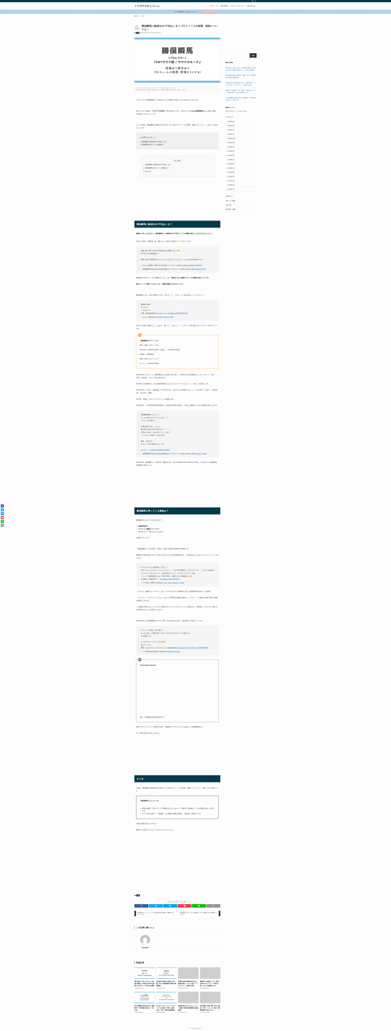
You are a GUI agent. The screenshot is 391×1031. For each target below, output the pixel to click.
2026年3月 (231, 126)
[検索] (255, 1)
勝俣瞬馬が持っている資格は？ (157, 168)
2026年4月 (231, 121)
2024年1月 (231, 189)
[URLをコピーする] (213, 906)
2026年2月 (231, 130)
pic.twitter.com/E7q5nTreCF (170, 579)
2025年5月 (231, 155)
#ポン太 (158, 313)
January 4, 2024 (200, 454)
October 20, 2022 (173, 651)
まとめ (148, 171)
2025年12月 (232, 138)
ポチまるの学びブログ (209, 11)
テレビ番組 (231, 201)
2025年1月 (231, 159)
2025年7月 (231, 147)
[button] (141, 906)
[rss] (252, 1)
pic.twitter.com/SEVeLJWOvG (191, 265)
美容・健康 (231, 209)
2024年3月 (231, 181)
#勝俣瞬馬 (151, 313)
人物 (138, 32)
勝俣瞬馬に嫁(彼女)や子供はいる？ (158, 164)
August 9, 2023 (200, 269)
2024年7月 (231, 168)
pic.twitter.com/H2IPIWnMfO (198, 648)
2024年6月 (231, 172)
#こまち (164, 313)
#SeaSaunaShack (181, 648)
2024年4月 (231, 176)
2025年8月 (231, 142)
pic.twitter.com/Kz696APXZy (177, 313)
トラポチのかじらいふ (147, 6)
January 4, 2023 (178, 583)
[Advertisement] (177, 197)
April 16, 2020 (168, 317)
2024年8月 (231, 164)
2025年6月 (231, 151)
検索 (253, 55)
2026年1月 (231, 134)
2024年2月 (231, 185)
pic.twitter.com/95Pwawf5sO (159, 450)
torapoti (145, 948)
